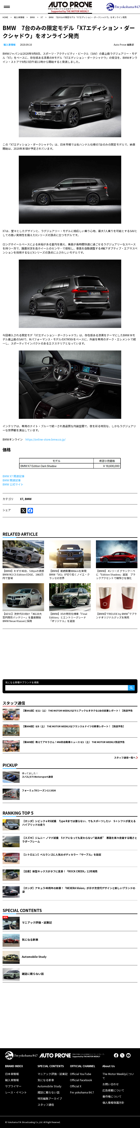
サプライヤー (13, 1086)
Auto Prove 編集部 (124, 44)
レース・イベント (16, 1092)
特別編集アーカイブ (50, 1098)
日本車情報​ (12, 1074)
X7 (21, 499)
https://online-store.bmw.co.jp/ (45, 439)
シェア (7, 510)
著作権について (112, 1096)
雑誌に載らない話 (48, 1092)
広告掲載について (113, 1090)
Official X (75, 1086)
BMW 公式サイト (13, 484)
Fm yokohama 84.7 (82, 1092)
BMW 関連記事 (12, 480)
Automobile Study (49, 1086)
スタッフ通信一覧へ (125, 757)
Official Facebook (81, 1080)
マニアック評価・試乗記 (53, 1074)
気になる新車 (46, 1080)
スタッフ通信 (46, 1105)
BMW (28, 499)
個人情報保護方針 (113, 1102)
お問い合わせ (110, 1084)
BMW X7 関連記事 (13, 476)
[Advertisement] (28, 650)
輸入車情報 (10, 44)
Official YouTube (80, 1074)
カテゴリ (8, 499)
